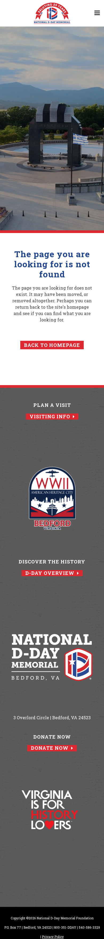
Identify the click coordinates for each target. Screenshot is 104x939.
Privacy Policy (53, 936)
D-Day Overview (49, 573)
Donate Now (50, 748)
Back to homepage (52, 345)
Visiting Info (50, 416)
